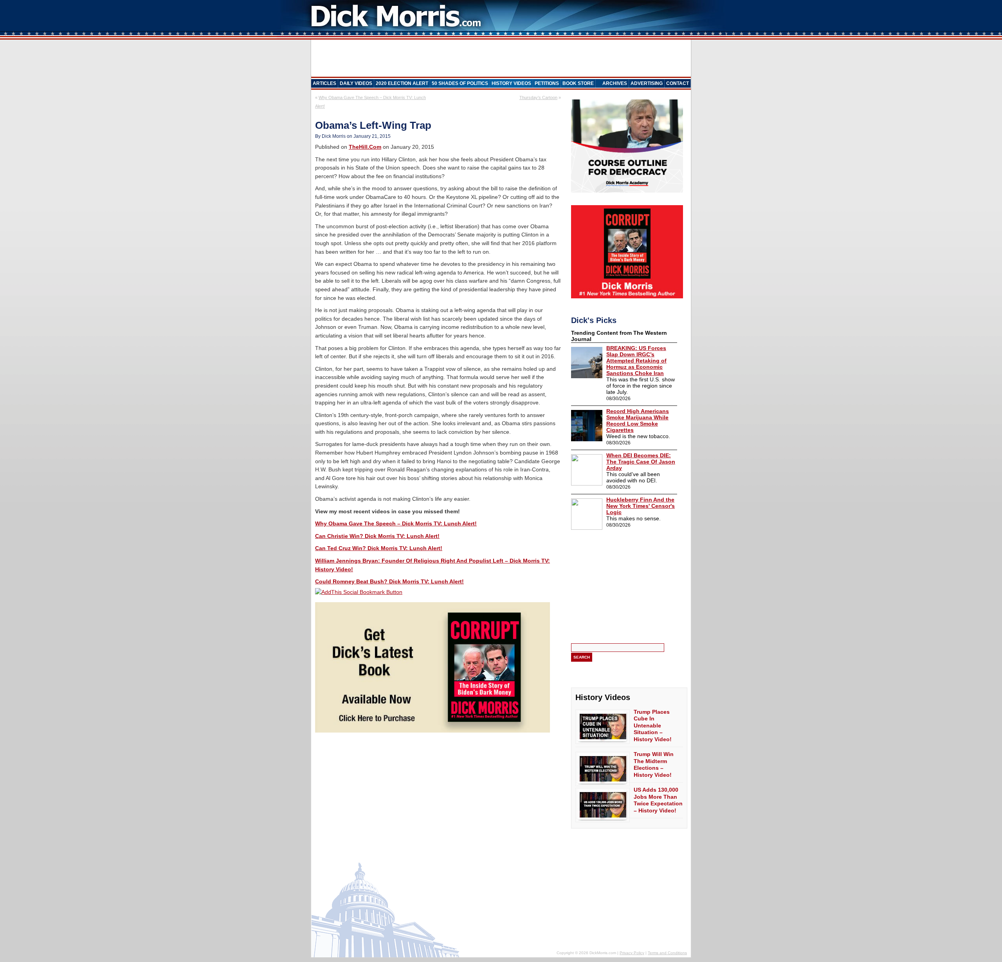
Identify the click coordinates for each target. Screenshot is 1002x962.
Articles (324, 83)
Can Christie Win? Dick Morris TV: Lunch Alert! (377, 536)
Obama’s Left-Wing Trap (373, 125)
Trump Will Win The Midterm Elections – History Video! (654, 764)
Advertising (647, 83)
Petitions (547, 83)
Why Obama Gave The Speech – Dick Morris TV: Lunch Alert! (396, 523)
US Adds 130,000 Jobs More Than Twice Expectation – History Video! (658, 800)
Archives (614, 83)
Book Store (578, 83)
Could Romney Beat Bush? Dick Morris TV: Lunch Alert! (389, 581)
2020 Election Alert (402, 83)
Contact (677, 83)
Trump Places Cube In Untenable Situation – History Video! (653, 725)
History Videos (511, 83)
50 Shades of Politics (460, 83)
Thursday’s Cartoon (538, 97)
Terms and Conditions (667, 953)
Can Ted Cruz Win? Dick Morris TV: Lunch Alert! (378, 548)
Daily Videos (356, 83)
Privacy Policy (632, 953)
